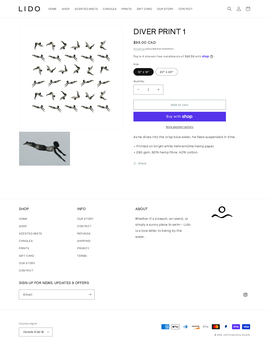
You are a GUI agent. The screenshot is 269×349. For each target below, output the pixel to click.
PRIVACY (83, 248)
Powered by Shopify (239, 334)
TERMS (82, 255)
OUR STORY (27, 263)
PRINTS (24, 248)
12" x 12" (143, 72)
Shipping (139, 48)
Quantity (138, 81)
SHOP (23, 226)
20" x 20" (166, 72)
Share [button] (142, 163)
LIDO (225, 334)
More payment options (179, 126)
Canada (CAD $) (33, 331)
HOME (23, 218)
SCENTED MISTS (30, 233)
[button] (229, 8)
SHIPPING (84, 240)
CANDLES (26, 240)
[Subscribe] (89, 294)
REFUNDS (83, 233)
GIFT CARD (26, 255)
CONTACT (26, 270)
